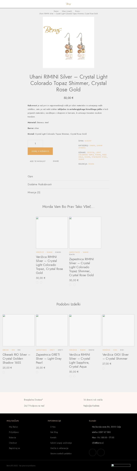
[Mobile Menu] (5, 4)
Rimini (77, 11)
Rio (13, 350)
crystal (91, 152)
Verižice (40, 252)
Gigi (115, 350)
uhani (81, 159)
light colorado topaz (90, 153)
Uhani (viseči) (67, 11)
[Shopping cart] (133, 4)
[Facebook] (92, 452)
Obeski (6, 350)
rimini (98, 155)
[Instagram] (101, 452)
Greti (52, 350)
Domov (56, 11)
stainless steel (99, 157)
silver (87, 157)
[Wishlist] (129, 4)
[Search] (125, 4)
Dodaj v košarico (40, 151)
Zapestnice (74, 252)
